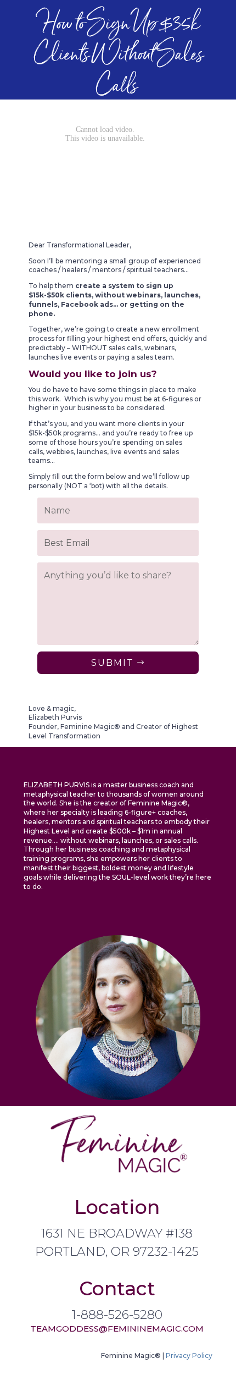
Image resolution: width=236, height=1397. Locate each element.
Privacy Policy (189, 1355)
